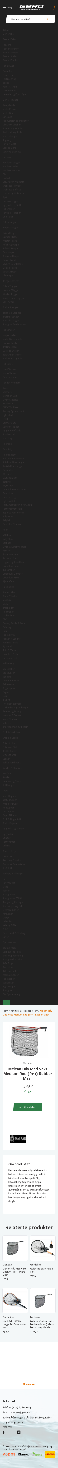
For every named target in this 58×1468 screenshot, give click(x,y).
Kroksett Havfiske (12, 185)
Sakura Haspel (10, 271)
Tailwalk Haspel (10, 248)
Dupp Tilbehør (10, 815)
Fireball (6, 178)
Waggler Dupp (10, 803)
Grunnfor (7, 71)
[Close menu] (6, 1002)
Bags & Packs (9, 947)
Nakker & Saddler (11, 638)
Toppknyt (8, 140)
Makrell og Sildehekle (13, 193)
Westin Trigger (11, 294)
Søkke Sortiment (12, 762)
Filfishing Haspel (11, 244)
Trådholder (8, 607)
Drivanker (8, 921)
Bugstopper (9, 688)
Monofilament (10, 373)
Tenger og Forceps (13, 902)
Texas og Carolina (12, 860)
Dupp (5, 790)
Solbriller (7, 723)
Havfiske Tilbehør (12, 212)
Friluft (6, 929)
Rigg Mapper (9, 986)
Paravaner (8, 913)
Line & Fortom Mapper (14, 489)
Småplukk (7, 868)
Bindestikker (9, 592)
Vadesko (7, 676)
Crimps (6, 845)
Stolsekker (8, 982)
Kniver (6, 917)
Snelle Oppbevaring (13, 955)
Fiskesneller (9, 329)
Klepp (5, 886)
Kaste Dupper (10, 800)
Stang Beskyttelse (12, 959)
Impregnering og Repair (15, 726)
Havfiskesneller (10, 166)
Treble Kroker (10, 751)
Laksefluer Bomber (13, 573)
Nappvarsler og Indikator (16, 120)
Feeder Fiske (9, 39)
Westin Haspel (10, 240)
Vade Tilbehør (10, 719)
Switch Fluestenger (13, 466)
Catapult (7, 116)
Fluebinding (8, 587)
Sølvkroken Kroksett (13, 181)
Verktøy (7, 600)
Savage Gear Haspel (13, 264)
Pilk (4, 174)
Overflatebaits (10, 399)
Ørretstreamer (11, 554)
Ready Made (9, 105)
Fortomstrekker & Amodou (17, 504)
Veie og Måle (9, 925)
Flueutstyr (8, 449)
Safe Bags (8, 963)
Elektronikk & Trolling (14, 933)
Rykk (5, 197)
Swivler (6, 777)
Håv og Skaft (9, 144)
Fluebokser (8, 493)
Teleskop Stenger (12, 312)
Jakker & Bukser (11, 680)
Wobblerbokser (11, 975)
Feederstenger (10, 52)
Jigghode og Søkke (13, 205)
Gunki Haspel (9, 260)
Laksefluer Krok (11, 577)
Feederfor (8, 75)
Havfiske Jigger (11, 201)
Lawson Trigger (11, 290)
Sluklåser (7, 773)
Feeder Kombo (10, 60)
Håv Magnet (9, 883)
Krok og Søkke (10, 737)
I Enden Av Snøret (12, 382)
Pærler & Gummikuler (14, 864)
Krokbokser (9, 615)
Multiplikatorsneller (13, 339)
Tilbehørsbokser (11, 971)
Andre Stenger (10, 307)
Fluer (5, 529)
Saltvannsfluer (10, 558)
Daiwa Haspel (9, 233)
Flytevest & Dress (12, 703)
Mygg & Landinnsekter (14, 546)
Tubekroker (9, 569)
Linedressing (9, 497)
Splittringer (9, 785)
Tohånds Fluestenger (14, 462)
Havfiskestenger (11, 162)
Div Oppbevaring (11, 994)
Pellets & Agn (10, 86)
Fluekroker (8, 611)
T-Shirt (6, 699)
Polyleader (8, 516)
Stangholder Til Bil (12, 898)
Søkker (6, 758)
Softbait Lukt (10, 434)
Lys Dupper (8, 811)
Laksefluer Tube (11, 566)
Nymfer (7, 550)
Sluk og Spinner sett (13, 411)
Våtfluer (7, 535)
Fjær (5, 631)
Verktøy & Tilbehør (13, 873)
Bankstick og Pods (12, 132)
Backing (7, 481)
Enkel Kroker (9, 743)
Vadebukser (9, 672)
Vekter (6, 890)
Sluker (6, 388)
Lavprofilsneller (11, 343)
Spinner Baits (9, 422)
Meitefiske (8, 33)
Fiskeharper (9, 209)
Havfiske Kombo (11, 170)
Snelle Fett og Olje (12, 358)
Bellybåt (7, 520)
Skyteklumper (10, 477)
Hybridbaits (9, 415)
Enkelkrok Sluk (10, 747)
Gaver (6, 937)
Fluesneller (8, 470)
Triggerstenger (11, 281)
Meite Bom (8, 113)
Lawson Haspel (10, 236)
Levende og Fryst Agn (14, 94)
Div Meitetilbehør (12, 124)
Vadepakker (9, 669)
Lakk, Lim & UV (10, 654)
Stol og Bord (9, 147)
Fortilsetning (9, 79)
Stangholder (9, 894)
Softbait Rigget (11, 426)
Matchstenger (10, 136)
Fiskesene (8, 364)
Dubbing (7, 627)
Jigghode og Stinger (13, 828)
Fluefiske (7, 443)
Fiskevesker (9, 978)
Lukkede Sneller (11, 350)
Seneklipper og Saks (13, 906)
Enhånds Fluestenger (14, 458)
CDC (5, 619)
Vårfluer (7, 542)
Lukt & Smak (9, 90)
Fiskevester (9, 684)
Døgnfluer (8, 539)
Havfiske (7, 157)
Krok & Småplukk (11, 732)
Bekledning (8, 663)
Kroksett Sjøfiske (12, 189)
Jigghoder (8, 834)
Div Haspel (8, 275)
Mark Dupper (9, 796)
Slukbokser (8, 967)
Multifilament (10, 369)
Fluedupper (8, 807)
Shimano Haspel (11, 256)
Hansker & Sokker (12, 715)
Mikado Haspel (10, 267)
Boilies (6, 82)
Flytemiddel (9, 501)
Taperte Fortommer (13, 512)
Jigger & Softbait (12, 430)
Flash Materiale (10, 642)
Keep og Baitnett (12, 151)
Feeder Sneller (10, 56)
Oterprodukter (11, 910)
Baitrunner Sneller (12, 354)
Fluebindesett (10, 658)
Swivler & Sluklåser (12, 768)
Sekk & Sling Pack (12, 951)
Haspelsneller (9, 335)
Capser (6, 692)
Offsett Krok (9, 754)
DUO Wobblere (11, 407)
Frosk (5, 419)
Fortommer (9, 841)
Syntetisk (8, 646)
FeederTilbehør (11, 48)
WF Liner (7, 474)
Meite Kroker (9, 109)
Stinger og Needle (12, 128)
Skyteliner (8, 485)
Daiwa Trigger (10, 286)
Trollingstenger (11, 316)
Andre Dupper (10, 823)
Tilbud (6, 30)
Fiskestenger (9, 222)
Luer (5, 696)
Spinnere (7, 392)
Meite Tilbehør (10, 99)
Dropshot (8, 856)
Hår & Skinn (9, 634)
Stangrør (7, 990)
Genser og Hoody (12, 711)
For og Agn (9, 65)
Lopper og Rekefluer (13, 562)
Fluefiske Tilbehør (12, 524)
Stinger (6, 837)
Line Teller (8, 216)
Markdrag (8, 438)
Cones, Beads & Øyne (14, 623)
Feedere (7, 44)
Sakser (6, 604)
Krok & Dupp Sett (12, 819)
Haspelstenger (10, 227)
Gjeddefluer (9, 581)
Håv (4, 879)
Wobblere (8, 403)
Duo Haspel (9, 252)
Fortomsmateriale (12, 508)
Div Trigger (8, 301)
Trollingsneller (10, 347)
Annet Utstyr (10, 851)
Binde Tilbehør (10, 596)
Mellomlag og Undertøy (15, 707)
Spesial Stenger (11, 320)
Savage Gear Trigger (13, 298)
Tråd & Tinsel (9, 650)
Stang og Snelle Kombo (15, 324)
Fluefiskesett (9, 454)
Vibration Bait (10, 395)
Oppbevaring (9, 942)
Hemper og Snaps (12, 781)
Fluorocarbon (10, 377)
